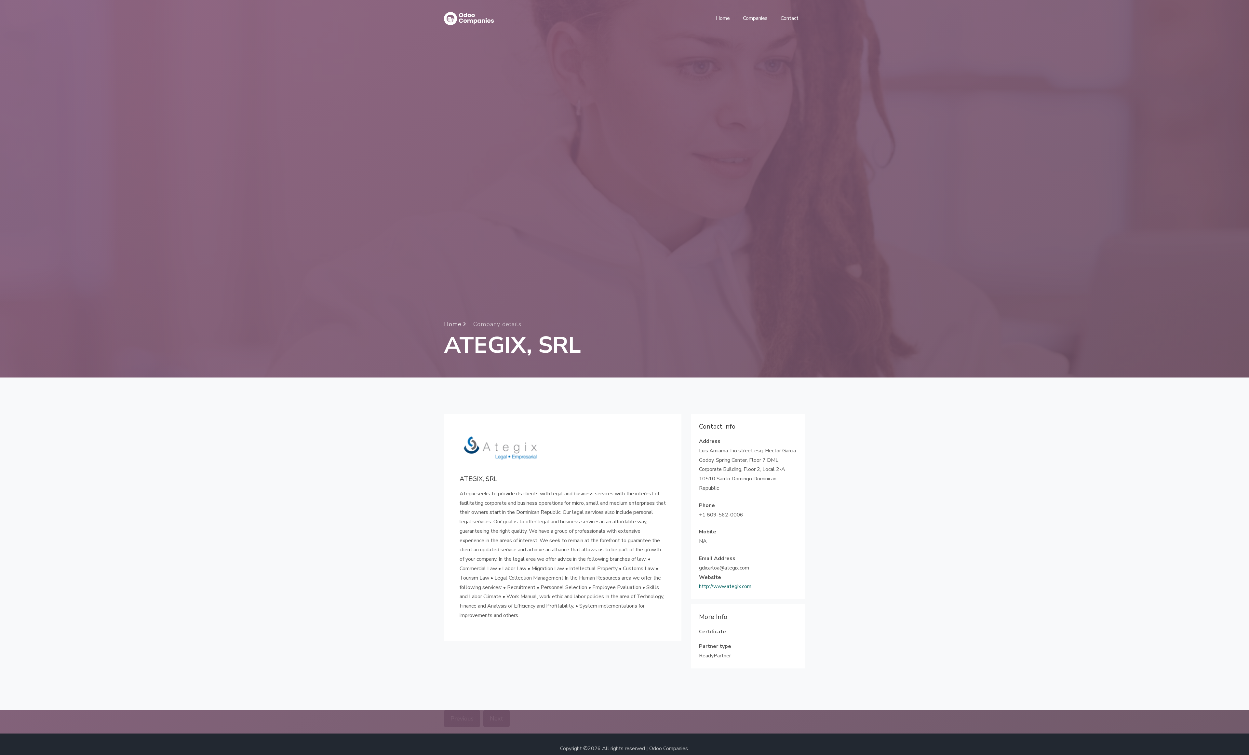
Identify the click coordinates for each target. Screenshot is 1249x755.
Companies (755, 18)
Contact (790, 18)
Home (723, 18)
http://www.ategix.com (725, 586)
